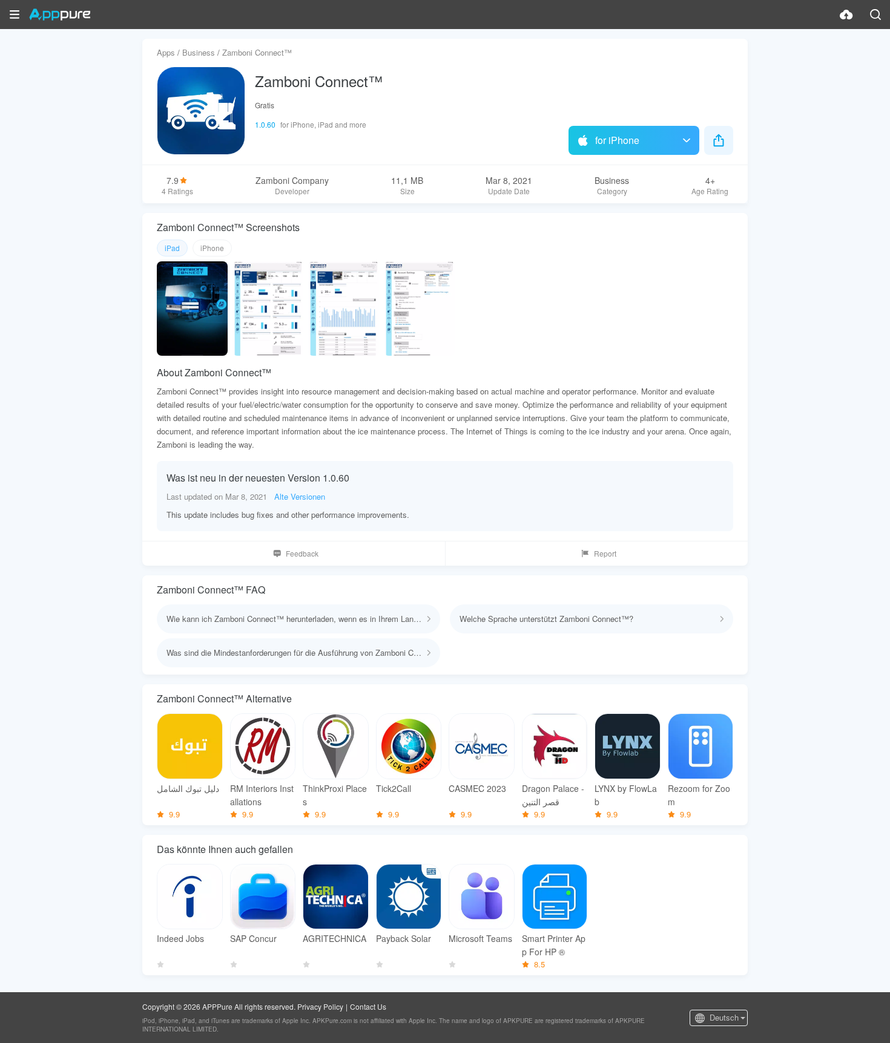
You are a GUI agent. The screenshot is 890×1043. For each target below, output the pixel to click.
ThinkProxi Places (335, 795)
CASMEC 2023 (477, 788)
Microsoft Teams (480, 938)
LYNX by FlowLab (626, 795)
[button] (14, 14)
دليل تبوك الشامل (188, 788)
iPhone (212, 248)
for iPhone (617, 140)
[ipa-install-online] (846, 14)
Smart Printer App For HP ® (553, 945)
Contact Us (368, 1006)
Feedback (302, 553)
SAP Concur (253, 938)
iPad (172, 248)
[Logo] (59, 14)
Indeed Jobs (180, 938)
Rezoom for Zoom (699, 795)
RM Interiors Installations (262, 795)
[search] (875, 14)
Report (605, 553)
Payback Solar (403, 938)
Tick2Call (393, 788)
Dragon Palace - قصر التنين (553, 795)
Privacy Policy (320, 1006)
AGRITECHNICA (334, 938)
